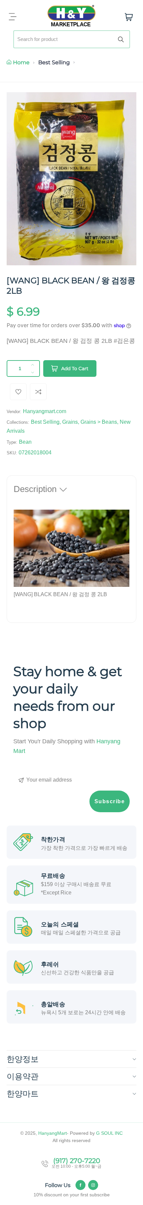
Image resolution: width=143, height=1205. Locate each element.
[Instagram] (93, 1185)
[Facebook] (80, 1185)
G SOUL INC (109, 1133)
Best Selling (54, 62)
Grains (70, 422)
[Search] (122, 39)
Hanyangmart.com (44, 411)
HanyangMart (52, 1133)
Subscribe (109, 801)
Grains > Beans (98, 422)
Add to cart (74, 368)
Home (21, 62)
